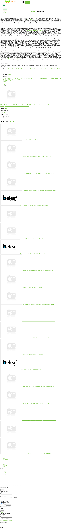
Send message (7, 506)
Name (1, 491)
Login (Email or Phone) (5, 513)
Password (2, 515)
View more (12, 121)
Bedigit (22, 485)
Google (1, 512)
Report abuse (5, 82)
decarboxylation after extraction (14, 58)
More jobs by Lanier (7, 80)
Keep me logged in (5, 518)
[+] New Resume (5, 503)
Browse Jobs (5, 6)
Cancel (2, 506)
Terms (4, 458)
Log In (4, 11)
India (4, 529)
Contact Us (5, 464)
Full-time (9, 74)
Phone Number (3, 495)
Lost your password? (4, 520)
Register (4, 12)
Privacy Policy (5, 459)
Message (4, 501)
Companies (5, 465)
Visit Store (28, 2)
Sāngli (8, 76)
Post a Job (5, 10)
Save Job (4, 81)
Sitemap (4, 466)
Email (1, 492)
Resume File (3, 504)
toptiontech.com (55, 60)
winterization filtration (31, 19)
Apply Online (3, 84)
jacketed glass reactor (31, 30)
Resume (2, 502)
